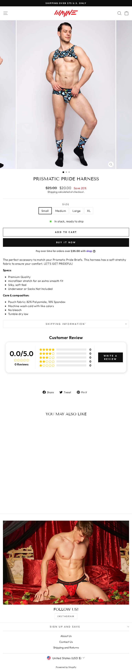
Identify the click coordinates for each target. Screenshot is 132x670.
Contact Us (66, 641)
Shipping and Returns (66, 647)
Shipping (52, 191)
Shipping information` (66, 324)
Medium (60, 211)
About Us (66, 636)
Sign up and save (65, 626)
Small (45, 211)
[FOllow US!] (66, 563)
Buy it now (66, 242)
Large (76, 211)
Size (66, 204)
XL (89, 211)
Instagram (65, 616)
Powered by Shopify (66, 667)
